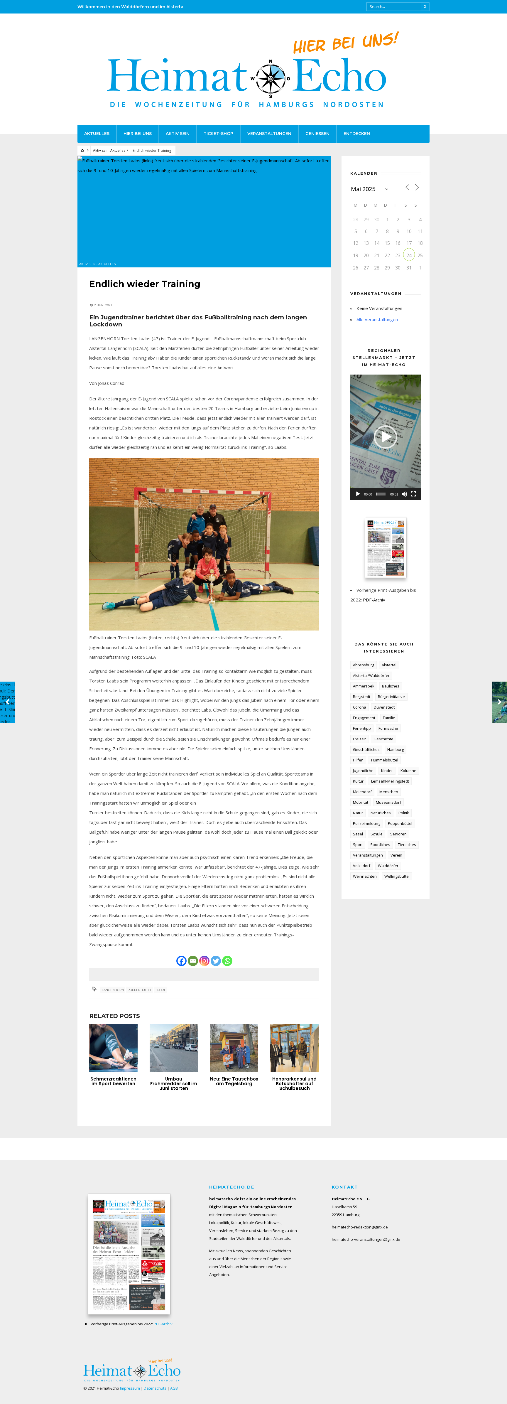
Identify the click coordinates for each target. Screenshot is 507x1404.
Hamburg (395, 749)
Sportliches (380, 844)
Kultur (358, 781)
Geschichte (383, 738)
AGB (174, 1388)
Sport (160, 990)
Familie (389, 717)
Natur (358, 812)
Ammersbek (363, 686)
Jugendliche (363, 770)
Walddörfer (388, 865)
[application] (385, 437)
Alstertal (389, 665)
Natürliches (381, 812)
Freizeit (359, 738)
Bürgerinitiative (391, 696)
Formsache (388, 728)
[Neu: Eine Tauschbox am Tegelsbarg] (234, 1048)
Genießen (317, 133)
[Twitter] (216, 961)
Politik (403, 812)
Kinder (387, 770)
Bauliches (390, 686)
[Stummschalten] (404, 494)
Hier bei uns (138, 133)
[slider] (381, 494)
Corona (359, 707)
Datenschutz (155, 1388)
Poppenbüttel (140, 990)
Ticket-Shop (218, 133)
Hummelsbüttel (384, 760)
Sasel (358, 834)
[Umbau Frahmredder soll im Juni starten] (174, 1048)
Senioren (398, 834)
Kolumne (408, 770)
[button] (385, 437)
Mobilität (360, 802)
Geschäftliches (366, 749)
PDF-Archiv (374, 600)
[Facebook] (181, 961)
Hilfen (358, 760)
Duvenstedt (384, 707)
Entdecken (357, 133)
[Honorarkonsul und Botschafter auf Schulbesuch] (294, 1048)
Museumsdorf (388, 802)
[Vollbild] (413, 494)
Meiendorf (362, 791)
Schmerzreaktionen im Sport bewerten (113, 1081)
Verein (396, 855)
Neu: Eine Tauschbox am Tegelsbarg (234, 1081)
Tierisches (407, 844)
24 (409, 255)
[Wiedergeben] (358, 494)
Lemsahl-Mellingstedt (390, 781)
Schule (377, 834)
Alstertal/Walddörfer (371, 675)
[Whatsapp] (227, 961)
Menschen (388, 791)
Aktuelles (96, 133)
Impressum (130, 1388)
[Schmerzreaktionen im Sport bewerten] (113, 1048)
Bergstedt (361, 696)
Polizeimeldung (366, 823)
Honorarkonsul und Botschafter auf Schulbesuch (294, 1083)
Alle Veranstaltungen (377, 319)
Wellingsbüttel (397, 876)
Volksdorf (361, 865)
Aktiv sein (178, 133)
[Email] (193, 961)
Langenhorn (113, 990)
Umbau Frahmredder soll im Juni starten (173, 1083)
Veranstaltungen (269, 133)
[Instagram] (204, 961)
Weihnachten (365, 876)
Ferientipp (362, 728)
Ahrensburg (363, 665)
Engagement (364, 717)
